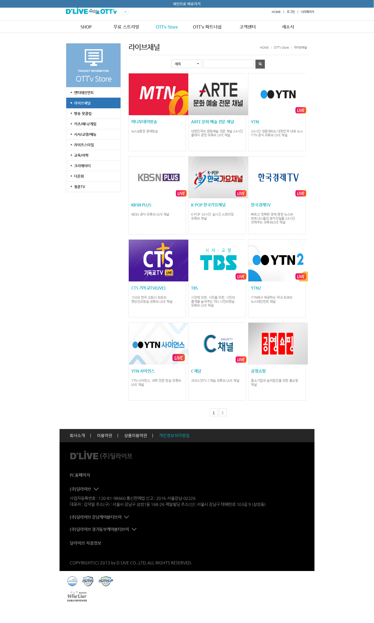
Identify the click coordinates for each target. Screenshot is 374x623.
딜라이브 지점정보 (85, 543)
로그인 (291, 12)
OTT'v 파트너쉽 (207, 26)
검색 (260, 64)
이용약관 (104, 435)
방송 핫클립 (83, 113)
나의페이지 (307, 12)
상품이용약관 (135, 435)
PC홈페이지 (80, 475)
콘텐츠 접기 (96, 489)
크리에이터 (82, 166)
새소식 (288, 26)
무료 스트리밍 (126, 26)
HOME (276, 12)
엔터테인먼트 (84, 92)
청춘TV (79, 187)
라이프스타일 (84, 145)
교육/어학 (81, 155)
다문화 (79, 176)
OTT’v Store (167, 26)
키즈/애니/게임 (85, 124)
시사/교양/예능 (85, 134)
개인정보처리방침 (174, 435)
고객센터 (247, 26)
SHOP (86, 26)
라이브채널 (82, 103)
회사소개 (77, 435)
